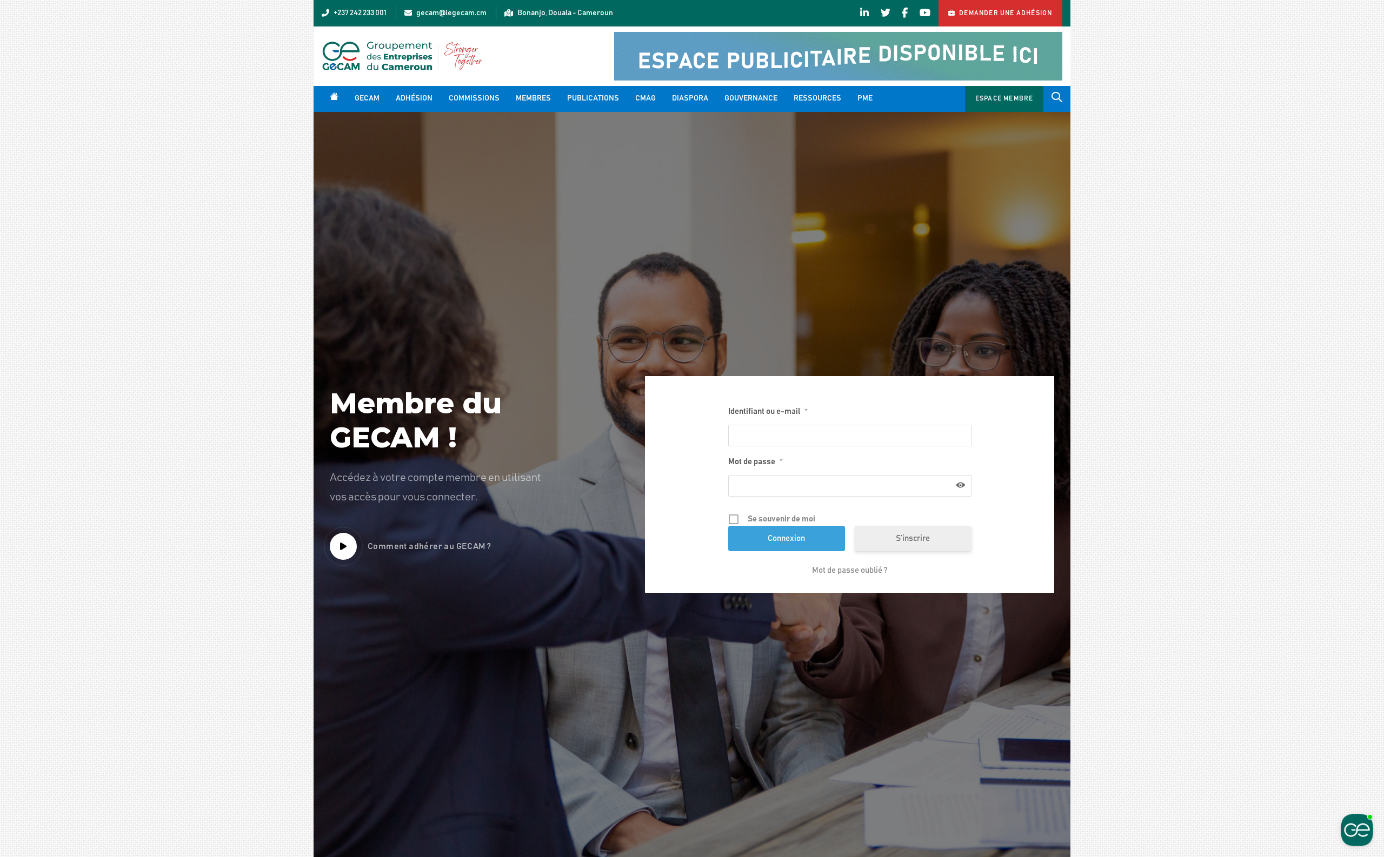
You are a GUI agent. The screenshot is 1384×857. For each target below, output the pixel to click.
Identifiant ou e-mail (768, 411)
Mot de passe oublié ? (849, 570)
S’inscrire (913, 538)
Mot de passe (755, 462)
